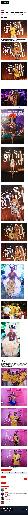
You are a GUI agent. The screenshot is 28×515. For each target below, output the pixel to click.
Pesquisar (4, 476)
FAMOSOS (2, 10)
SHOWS (6, 488)
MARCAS (6, 496)
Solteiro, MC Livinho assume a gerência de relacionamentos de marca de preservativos (15, 498)
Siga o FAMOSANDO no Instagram (6, 469)
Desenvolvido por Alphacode (19, 513)
